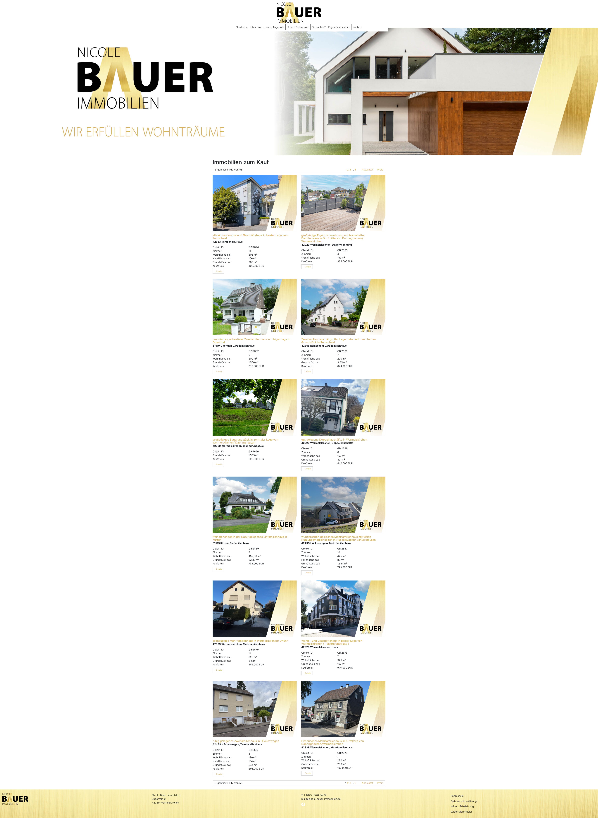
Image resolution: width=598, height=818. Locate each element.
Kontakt (357, 27)
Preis (380, 169)
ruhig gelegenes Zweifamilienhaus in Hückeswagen (246, 741)
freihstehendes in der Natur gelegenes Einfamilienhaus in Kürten (250, 538)
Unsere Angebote (274, 27)
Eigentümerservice (339, 27)
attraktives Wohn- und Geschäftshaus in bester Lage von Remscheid (250, 237)
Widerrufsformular (461, 811)
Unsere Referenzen (298, 27)
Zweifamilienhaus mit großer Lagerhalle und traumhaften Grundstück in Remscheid (338, 341)
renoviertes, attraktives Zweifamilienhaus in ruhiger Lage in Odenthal (251, 341)
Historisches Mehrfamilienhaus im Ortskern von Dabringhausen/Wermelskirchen (332, 742)
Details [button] (219, 271)
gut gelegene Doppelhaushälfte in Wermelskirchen (334, 439)
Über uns (255, 27)
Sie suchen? (319, 27)
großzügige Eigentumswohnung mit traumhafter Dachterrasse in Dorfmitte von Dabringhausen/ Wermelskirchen (333, 238)
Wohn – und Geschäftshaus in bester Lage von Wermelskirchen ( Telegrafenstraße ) (331, 642)
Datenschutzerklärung (464, 801)
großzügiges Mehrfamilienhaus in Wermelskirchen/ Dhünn (250, 640)
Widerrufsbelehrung (462, 806)
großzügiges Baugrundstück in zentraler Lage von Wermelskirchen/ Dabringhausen (245, 441)
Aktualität (368, 169)
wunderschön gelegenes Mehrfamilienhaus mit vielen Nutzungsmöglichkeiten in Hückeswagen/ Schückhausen (338, 538)
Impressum (457, 795)
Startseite (242, 27)
